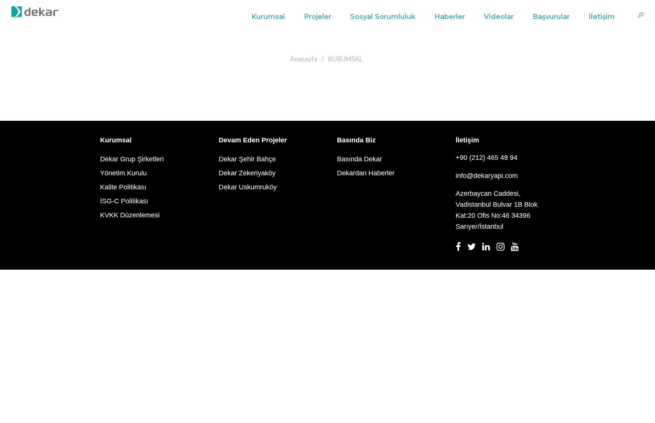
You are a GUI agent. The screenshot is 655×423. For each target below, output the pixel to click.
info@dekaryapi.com (487, 176)
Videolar (499, 16)
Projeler (317, 16)
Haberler (449, 16)
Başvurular (551, 16)
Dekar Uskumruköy (248, 187)
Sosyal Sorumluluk (382, 16)
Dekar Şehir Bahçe (247, 159)
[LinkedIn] (488, 249)
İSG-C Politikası (124, 201)
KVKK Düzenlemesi (130, 215)
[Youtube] (517, 249)
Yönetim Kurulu (123, 173)
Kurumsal (268, 16)
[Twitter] (473, 249)
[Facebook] (460, 249)
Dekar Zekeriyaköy (247, 173)
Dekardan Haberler (366, 173)
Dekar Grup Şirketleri (132, 159)
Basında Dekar (359, 159)
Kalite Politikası (123, 187)
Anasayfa (303, 59)
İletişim (602, 16)
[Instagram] (503, 249)
